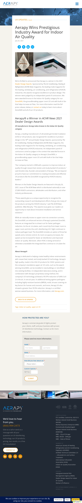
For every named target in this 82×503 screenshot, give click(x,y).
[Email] (32, 47)
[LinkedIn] (28, 47)
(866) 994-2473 (11, 425)
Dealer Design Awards (23, 84)
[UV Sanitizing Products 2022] (41, 391)
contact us (37, 107)
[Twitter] (15, 456)
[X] (24, 47)
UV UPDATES (23, 19)
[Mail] (20, 456)
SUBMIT (31, 378)
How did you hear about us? (34, 361)
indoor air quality (25, 307)
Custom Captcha (30, 369)
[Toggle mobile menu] (77, 4)
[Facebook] (19, 47)
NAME (27, 344)
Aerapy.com (59, 291)
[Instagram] (10, 456)
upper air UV (36, 307)
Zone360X (18, 101)
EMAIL (27, 353)
